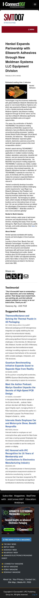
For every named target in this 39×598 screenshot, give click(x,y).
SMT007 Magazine (11, 566)
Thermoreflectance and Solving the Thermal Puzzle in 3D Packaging (20, 318)
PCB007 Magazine (11, 569)
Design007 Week (10, 550)
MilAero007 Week (11, 552)
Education (30, 499)
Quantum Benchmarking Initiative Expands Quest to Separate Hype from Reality (19, 365)
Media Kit (21, 582)
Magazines (19, 496)
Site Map (12, 582)
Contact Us (30, 579)
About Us (7, 579)
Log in (34, 594)
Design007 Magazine (12, 572)
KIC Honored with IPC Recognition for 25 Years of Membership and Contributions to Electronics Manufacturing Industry (20, 456)
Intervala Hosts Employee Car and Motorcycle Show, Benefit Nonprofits (20, 423)
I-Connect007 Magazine (13, 564)
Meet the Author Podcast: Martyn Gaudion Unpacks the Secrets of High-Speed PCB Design (20, 389)
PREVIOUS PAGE (10, 23)
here (33, 226)
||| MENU (31, 29)
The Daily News (10, 544)
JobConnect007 (15, 499)
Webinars (19, 503)
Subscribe (7, 496)
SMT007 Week (9, 547)
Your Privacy (18, 579)
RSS (29, 582)
